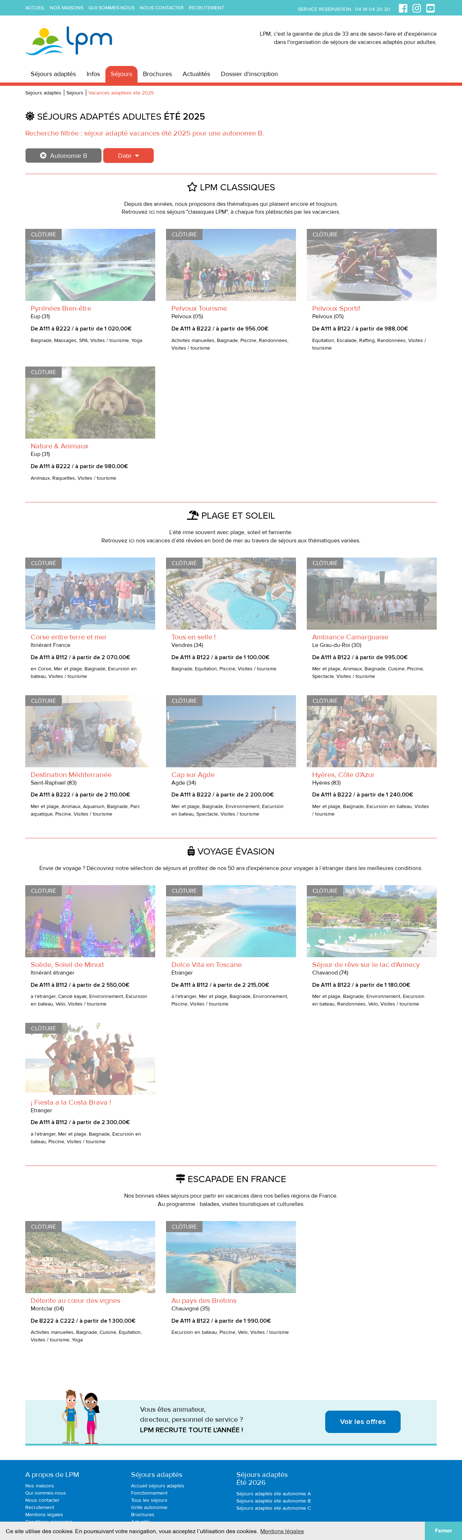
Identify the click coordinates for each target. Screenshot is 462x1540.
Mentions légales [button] (282, 1530)
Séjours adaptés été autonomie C (273, 1508)
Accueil (35, 8)
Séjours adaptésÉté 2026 (262, 1478)
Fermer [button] (443, 1530)
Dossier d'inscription (249, 74)
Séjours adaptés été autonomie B (273, 1501)
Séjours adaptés (53, 74)
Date (124, 156)
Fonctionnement (149, 1493)
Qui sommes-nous (111, 8)
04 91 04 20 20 (372, 9)
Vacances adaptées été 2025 (121, 93)
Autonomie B (68, 156)
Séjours (121, 74)
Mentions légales (44, 1515)
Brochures (157, 74)
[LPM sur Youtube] (430, 7)
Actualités (196, 74)
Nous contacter (162, 8)
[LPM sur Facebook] (403, 7)
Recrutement (206, 8)
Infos (93, 74)
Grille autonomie (149, 1507)
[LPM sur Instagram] (417, 7)
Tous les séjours (149, 1500)
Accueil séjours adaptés (157, 1486)
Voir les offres (363, 1421)
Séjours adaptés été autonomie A (273, 1494)
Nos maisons (66, 8)
